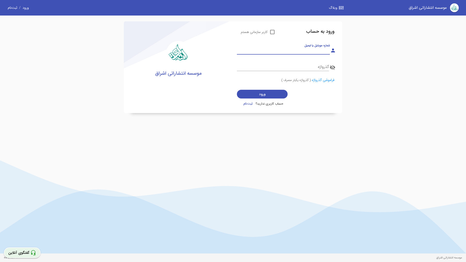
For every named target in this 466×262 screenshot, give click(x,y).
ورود (26, 7)
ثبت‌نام (12, 7)
